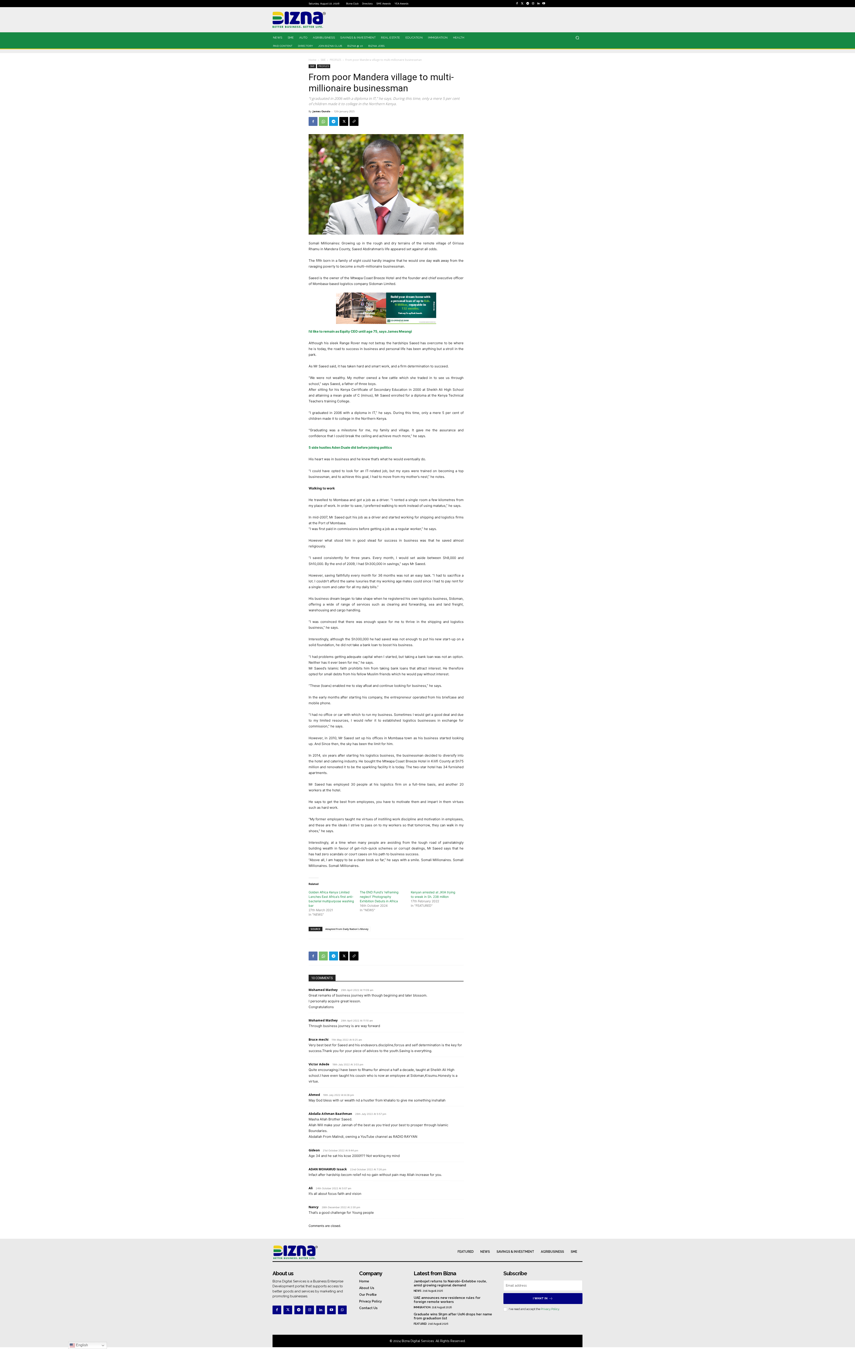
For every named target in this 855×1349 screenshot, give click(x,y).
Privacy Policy (550, 1309)
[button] (577, 38)
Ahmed (314, 1095)
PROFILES (335, 60)
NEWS (417, 1290)
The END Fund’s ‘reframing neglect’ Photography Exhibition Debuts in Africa (379, 896)
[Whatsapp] (342, 1310)
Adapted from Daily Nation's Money (346, 929)
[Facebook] (517, 3)
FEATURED (420, 1323)
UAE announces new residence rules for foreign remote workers (447, 1300)
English (81, 1345)
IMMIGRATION (422, 1307)
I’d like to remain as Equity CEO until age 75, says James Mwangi (360, 331)
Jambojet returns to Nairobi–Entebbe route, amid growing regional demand (450, 1283)
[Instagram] (533, 3)
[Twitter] (522, 3)
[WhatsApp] (323, 121)
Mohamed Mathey (323, 990)
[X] (343, 121)
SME (323, 60)
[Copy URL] (354, 121)
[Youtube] (543, 3)
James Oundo (321, 111)
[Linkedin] (538, 3)
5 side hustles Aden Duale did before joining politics (350, 447)
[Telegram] (527, 3)
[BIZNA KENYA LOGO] (319, 20)
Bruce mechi (318, 1039)
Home (312, 60)
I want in (540, 1298)
